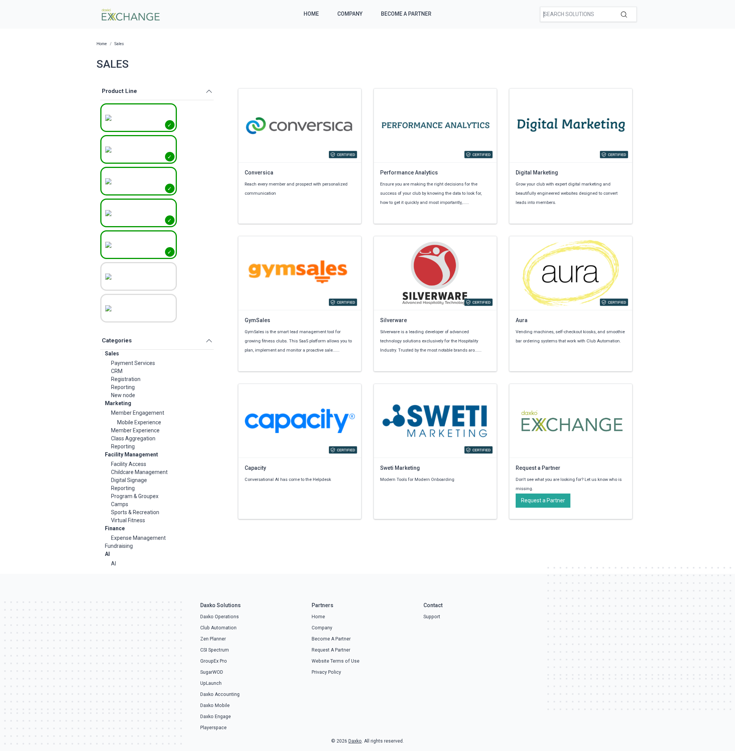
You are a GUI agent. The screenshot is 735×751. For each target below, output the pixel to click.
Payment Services (133, 363)
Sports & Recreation (135, 512)
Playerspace (213, 727)
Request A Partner (331, 650)
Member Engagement (137, 413)
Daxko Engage (215, 716)
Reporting (123, 387)
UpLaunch (211, 683)
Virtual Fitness (128, 520)
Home (311, 14)
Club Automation (218, 627)
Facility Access (128, 464)
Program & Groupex (134, 496)
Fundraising (119, 546)
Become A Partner (406, 14)
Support (431, 616)
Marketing (118, 403)
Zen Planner (213, 639)
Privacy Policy (326, 672)
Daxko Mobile (215, 705)
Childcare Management (139, 472)
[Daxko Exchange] (130, 14)
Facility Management (131, 454)
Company (350, 14)
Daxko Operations (219, 616)
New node (123, 395)
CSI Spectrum (214, 650)
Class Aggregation (133, 438)
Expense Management (138, 538)
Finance (115, 528)
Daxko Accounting (220, 694)
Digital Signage (129, 480)
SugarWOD (211, 672)
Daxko (355, 741)
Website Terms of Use (335, 661)
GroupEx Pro (213, 661)
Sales (112, 353)
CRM (116, 371)
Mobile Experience (139, 422)
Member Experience (135, 430)
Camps (119, 504)
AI (107, 554)
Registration (125, 379)
